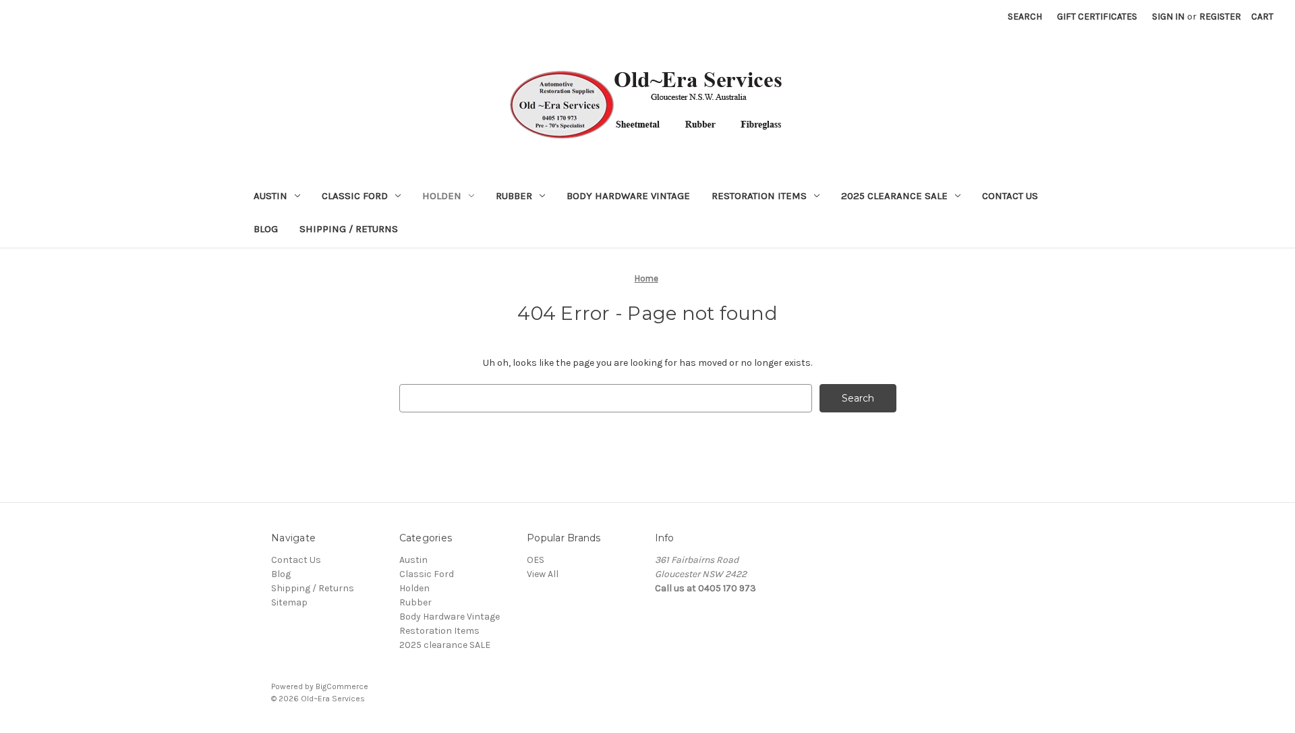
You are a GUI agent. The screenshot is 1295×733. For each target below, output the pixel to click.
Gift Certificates (1097, 16)
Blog (266, 229)
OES (535, 560)
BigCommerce (342, 686)
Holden (441, 196)
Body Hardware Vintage (628, 196)
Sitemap (289, 602)
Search (1025, 16)
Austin (270, 196)
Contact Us (1010, 196)
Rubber (514, 196)
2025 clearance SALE (894, 196)
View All (542, 574)
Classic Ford (355, 196)
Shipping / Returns (348, 229)
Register (1220, 16)
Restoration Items (759, 196)
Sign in (1168, 16)
